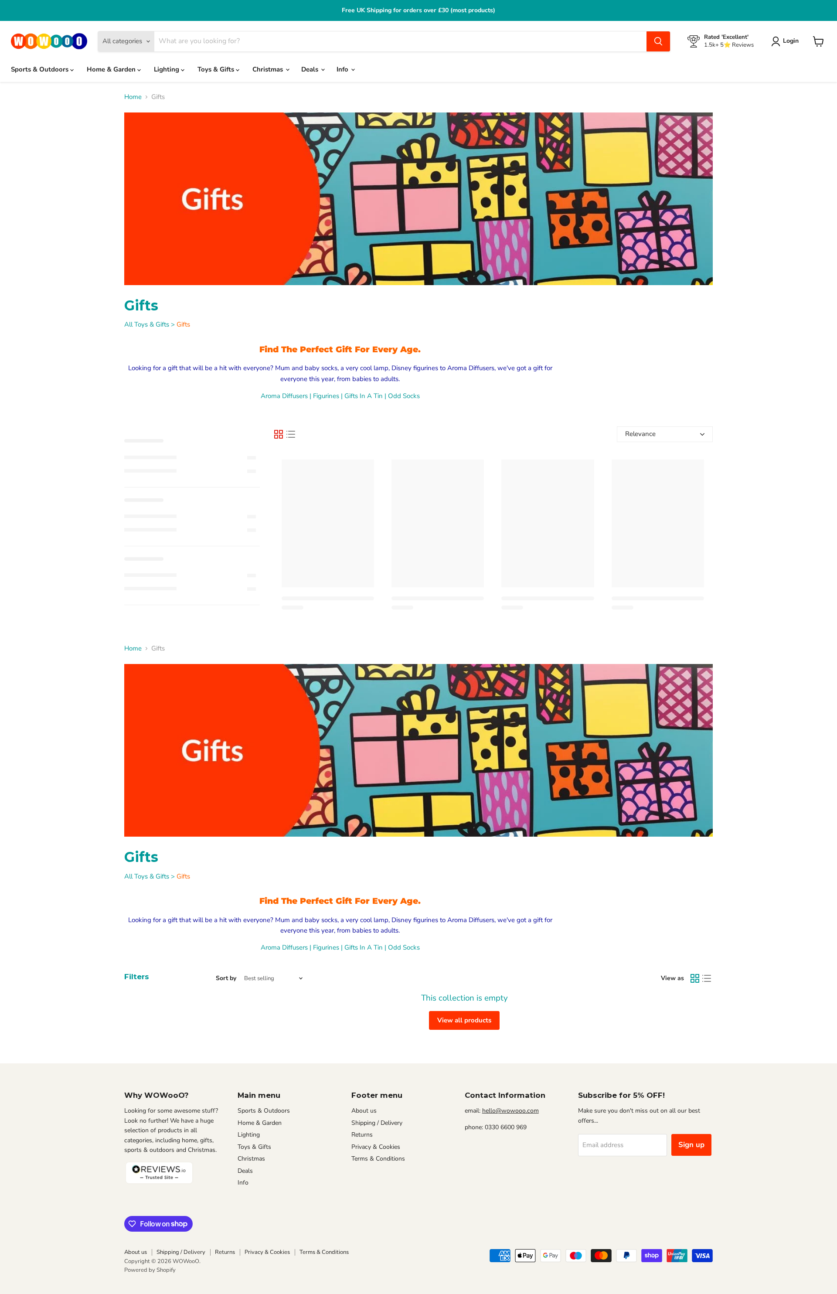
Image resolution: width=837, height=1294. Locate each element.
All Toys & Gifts (146, 324)
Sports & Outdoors (40, 69)
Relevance (640, 433)
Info (343, 69)
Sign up (691, 1145)
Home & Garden (112, 69)
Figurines (326, 396)
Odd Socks (404, 396)
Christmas (268, 69)
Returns (362, 1135)
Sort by (226, 978)
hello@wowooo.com (510, 1111)
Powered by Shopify (150, 1270)
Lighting (167, 69)
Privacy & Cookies (375, 1147)
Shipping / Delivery (376, 1123)
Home (133, 97)
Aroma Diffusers (284, 396)
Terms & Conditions (378, 1158)
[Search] (658, 41)
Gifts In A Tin (363, 396)
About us (364, 1111)
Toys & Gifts (216, 69)
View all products (464, 1020)
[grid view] (279, 434)
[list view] (291, 434)
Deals (310, 69)
